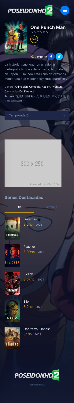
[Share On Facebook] (51, 56)
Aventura (57, 86)
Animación (21, 86)
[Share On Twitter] (59, 56)
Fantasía (29, 91)
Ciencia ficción (14, 91)
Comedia (34, 86)
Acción (46, 86)
